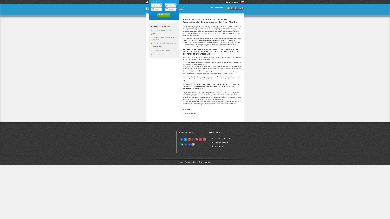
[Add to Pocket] (200, 140)
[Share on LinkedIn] (181, 145)
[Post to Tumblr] (193, 140)
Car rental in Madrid (190, 113)
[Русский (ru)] (243, 2)
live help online (237, 8)
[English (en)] (241, 2)
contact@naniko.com (219, 7)
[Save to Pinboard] (189, 145)
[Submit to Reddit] (204, 140)
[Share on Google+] (189, 140)
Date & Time (156, 2)
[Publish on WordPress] (185, 145)
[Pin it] (196, 140)
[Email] (193, 145)
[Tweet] (185, 140)
